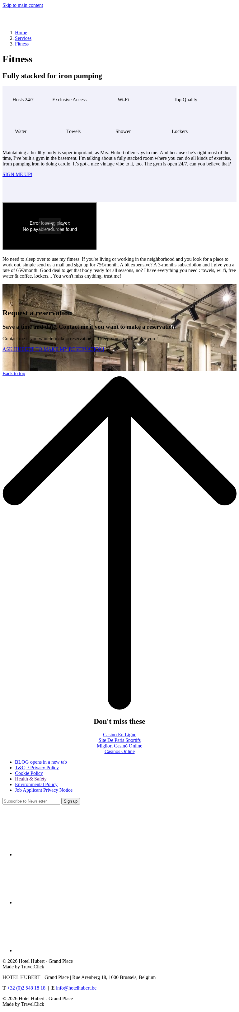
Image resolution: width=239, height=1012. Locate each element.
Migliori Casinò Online (119, 745)
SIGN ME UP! (17, 174)
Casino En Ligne (119, 734)
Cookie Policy (29, 773)
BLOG (41, 762)
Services (23, 38)
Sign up (70, 801)
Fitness (22, 43)
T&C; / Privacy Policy (37, 767)
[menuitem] (126, 762)
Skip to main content (22, 5)
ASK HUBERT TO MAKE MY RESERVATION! (53, 349)
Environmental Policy (36, 784)
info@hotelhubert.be (76, 988)
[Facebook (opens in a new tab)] (61, 854)
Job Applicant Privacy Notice (44, 790)
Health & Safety (31, 778)
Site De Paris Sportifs (120, 740)
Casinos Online (120, 751)
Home (21, 32)
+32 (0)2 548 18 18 (26, 988)
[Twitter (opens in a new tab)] (61, 902)
